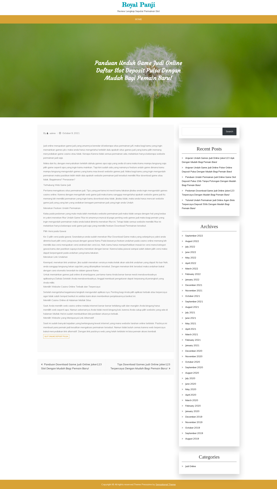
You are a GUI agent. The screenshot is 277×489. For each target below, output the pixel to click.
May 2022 (190, 257)
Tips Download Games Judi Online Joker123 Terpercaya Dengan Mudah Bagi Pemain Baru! (140, 366)
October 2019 (192, 427)
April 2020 (190, 394)
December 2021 (193, 285)
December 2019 (193, 416)
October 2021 (192, 296)
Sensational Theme (166, 484)
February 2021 (193, 339)
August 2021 (192, 306)
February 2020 (193, 405)
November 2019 (193, 422)
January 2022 (192, 279)
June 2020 (190, 383)
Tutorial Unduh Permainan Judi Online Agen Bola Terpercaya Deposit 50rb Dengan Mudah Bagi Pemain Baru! (208, 204)
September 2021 (194, 301)
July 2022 (190, 246)
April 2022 (190, 263)
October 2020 (192, 361)
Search (229, 131)
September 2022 (194, 235)
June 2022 (190, 252)
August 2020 (192, 372)
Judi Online (190, 466)
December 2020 (193, 350)
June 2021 (190, 317)
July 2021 (190, 312)
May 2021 (190, 323)
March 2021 (191, 334)
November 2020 (193, 356)
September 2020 (194, 367)
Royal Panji (138, 4)
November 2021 (193, 290)
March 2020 (191, 400)
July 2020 (190, 378)
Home (138, 19)
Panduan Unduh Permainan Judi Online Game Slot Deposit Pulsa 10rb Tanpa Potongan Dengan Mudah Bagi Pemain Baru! (209, 181)
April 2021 (190, 328)
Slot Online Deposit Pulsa (56, 336)
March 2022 (191, 268)
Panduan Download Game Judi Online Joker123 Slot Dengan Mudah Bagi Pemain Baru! (71, 366)
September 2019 (194, 433)
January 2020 (192, 411)
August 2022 (192, 241)
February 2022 (193, 274)
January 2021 (192, 345)
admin (53, 133)
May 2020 (190, 389)
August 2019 (192, 438)
